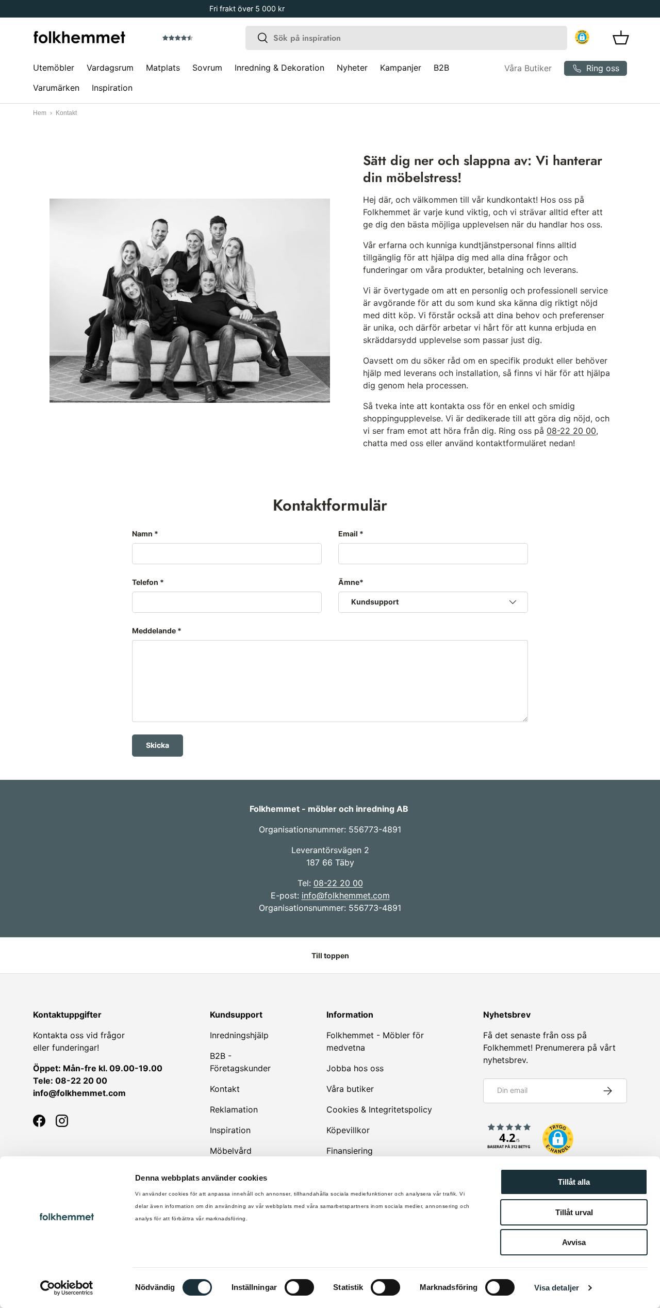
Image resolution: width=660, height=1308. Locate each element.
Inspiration (112, 88)
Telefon (145, 582)
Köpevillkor (348, 1130)
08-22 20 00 (571, 431)
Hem (39, 113)
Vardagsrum (110, 67)
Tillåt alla (574, 1182)
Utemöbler (53, 67)
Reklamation (234, 1109)
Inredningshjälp (239, 1035)
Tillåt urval (574, 1212)
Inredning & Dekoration (279, 67)
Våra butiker (350, 1089)
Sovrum (207, 67)
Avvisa (574, 1242)
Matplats (163, 67)
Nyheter (352, 67)
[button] (207, 38)
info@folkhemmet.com (346, 895)
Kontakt (225, 1089)
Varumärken (56, 88)
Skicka (157, 745)
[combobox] (406, 38)
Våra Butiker (528, 68)
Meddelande (154, 630)
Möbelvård (231, 1151)
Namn (142, 533)
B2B (441, 67)
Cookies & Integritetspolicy (379, 1109)
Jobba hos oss (355, 1068)
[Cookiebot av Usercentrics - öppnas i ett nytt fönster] (67, 1288)
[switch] (299, 1287)
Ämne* (351, 582)
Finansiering (349, 1151)
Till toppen (330, 955)
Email (348, 533)
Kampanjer (400, 67)
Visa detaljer (556, 1287)
